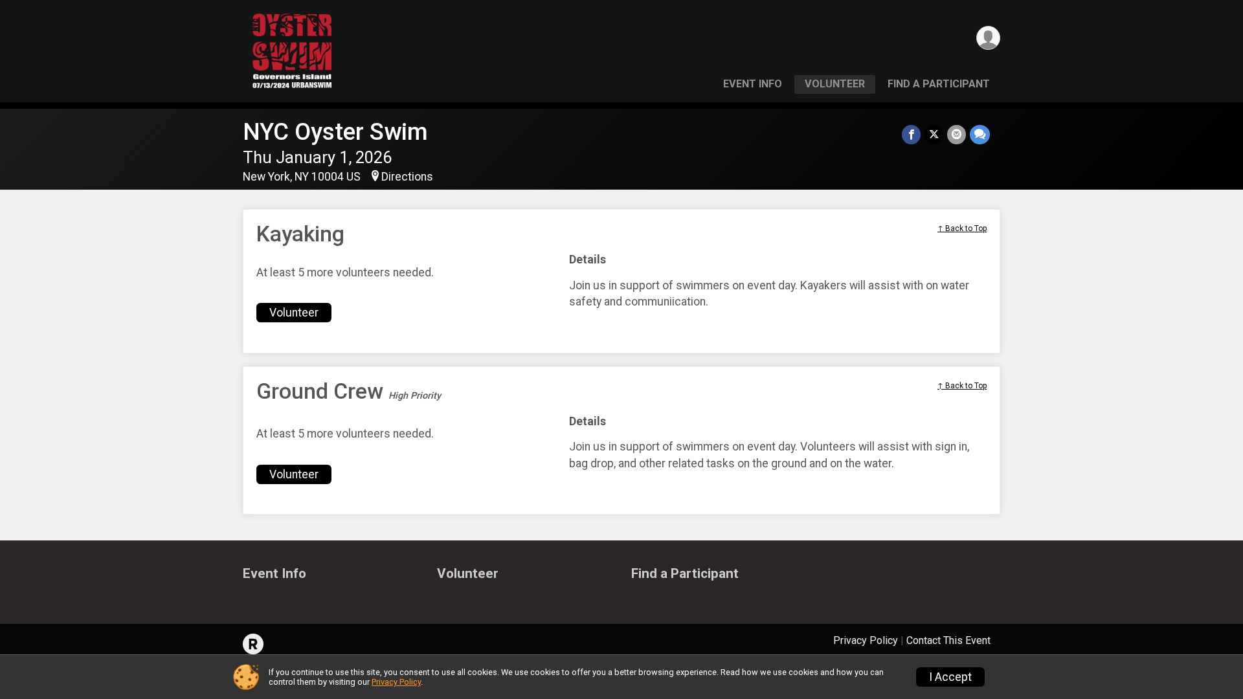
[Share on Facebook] (911, 134)
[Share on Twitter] (933, 134)
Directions (407, 176)
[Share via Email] (956, 134)
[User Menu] (988, 38)
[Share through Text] (980, 134)
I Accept (950, 677)
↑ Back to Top (962, 228)
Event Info (752, 84)
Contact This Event (948, 640)
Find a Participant (939, 84)
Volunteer (835, 84)
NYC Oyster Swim (335, 132)
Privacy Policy (865, 640)
